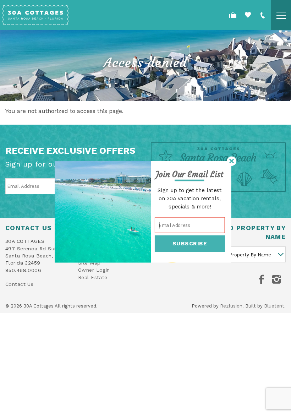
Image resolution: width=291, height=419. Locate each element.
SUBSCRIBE (189, 243)
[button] (189, 175)
